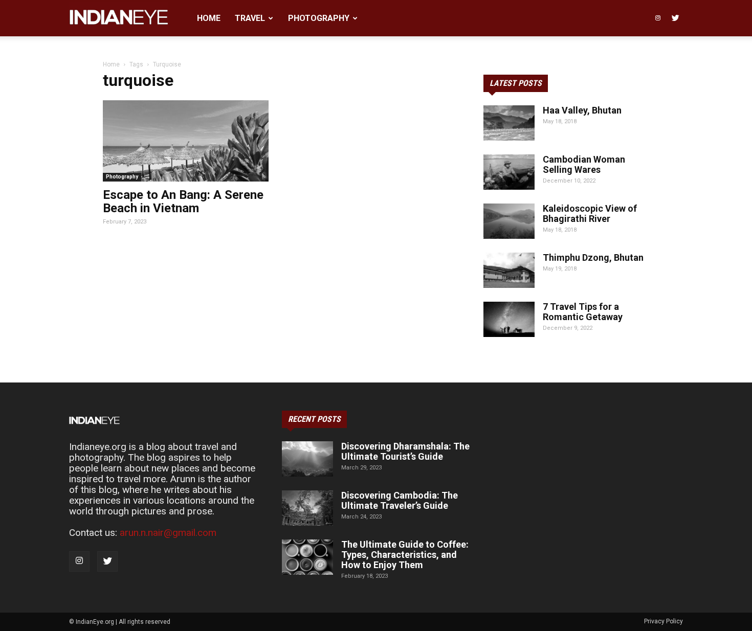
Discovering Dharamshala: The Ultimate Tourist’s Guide (405, 451)
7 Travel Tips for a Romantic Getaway (583, 311)
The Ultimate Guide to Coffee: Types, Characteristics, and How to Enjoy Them (405, 554)
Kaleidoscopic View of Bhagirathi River (590, 213)
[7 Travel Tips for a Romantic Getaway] (509, 319)
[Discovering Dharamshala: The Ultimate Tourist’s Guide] (307, 459)
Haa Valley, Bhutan (582, 110)
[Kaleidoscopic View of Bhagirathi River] (509, 221)
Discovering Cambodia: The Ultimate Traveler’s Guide (399, 500)
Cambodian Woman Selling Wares (584, 164)
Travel (250, 18)
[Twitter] (675, 18)
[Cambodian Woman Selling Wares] (509, 172)
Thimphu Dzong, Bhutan (593, 257)
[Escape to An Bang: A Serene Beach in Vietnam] (186, 141)
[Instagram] (658, 18)
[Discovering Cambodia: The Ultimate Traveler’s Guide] (307, 508)
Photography (318, 18)
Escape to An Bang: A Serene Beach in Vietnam (183, 201)
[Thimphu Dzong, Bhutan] (509, 270)
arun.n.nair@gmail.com (168, 532)
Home (208, 18)
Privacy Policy (663, 621)
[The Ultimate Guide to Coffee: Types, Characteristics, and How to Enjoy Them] (307, 557)
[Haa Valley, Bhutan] (509, 123)
